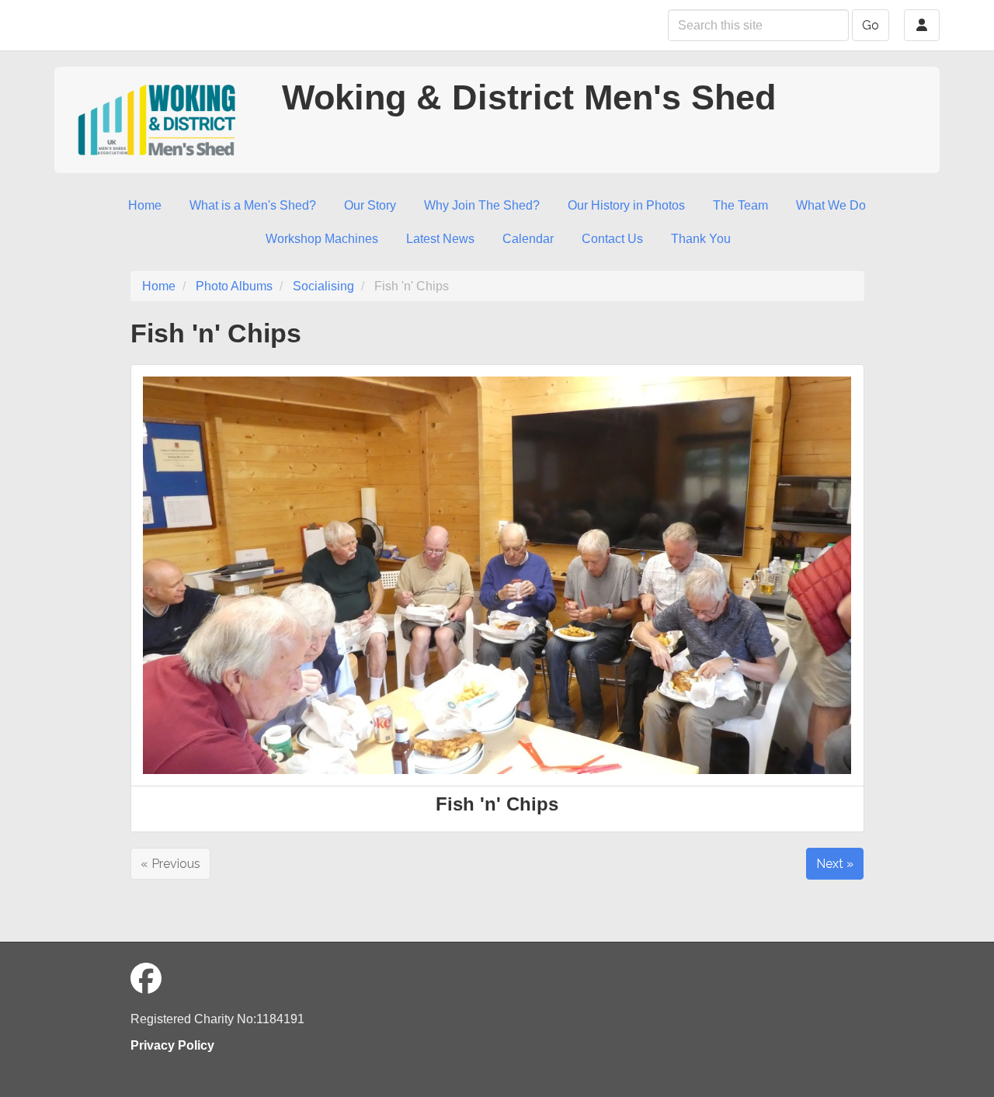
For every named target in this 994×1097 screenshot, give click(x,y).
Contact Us (612, 238)
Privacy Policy (172, 1045)
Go (870, 25)
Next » (834, 863)
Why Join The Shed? (482, 205)
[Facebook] (146, 979)
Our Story (370, 205)
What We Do (831, 205)
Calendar (528, 238)
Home (145, 205)
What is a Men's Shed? (252, 205)
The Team (740, 205)
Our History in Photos (626, 205)
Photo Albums (234, 286)
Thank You (701, 238)
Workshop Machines (322, 238)
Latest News (440, 238)
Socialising (323, 286)
